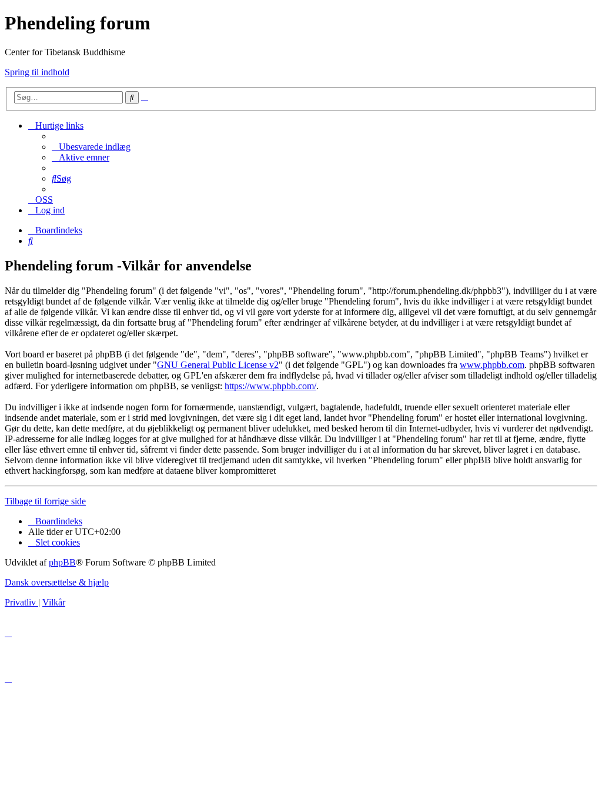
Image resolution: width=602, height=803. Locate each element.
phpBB (62, 562)
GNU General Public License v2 (218, 365)
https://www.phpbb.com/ (270, 386)
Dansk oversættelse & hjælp (57, 582)
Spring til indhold (37, 72)
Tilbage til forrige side (45, 501)
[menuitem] (91, 147)
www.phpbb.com (492, 365)
